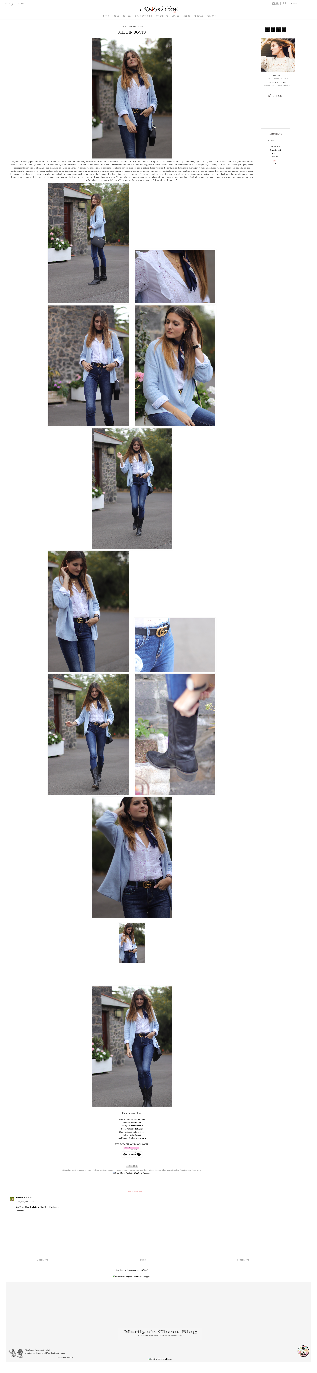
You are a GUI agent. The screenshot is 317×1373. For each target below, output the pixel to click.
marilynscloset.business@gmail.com (278, 85)
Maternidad (162, 16)
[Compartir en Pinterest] (136, 1166)
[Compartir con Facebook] (134, 1166)
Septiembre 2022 (275, 150)
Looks (115, 16)
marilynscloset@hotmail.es (278, 78)
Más (275, 161)
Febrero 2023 (275, 146)
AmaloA (142, 1138)
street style (196, 1170)
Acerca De (9, 4)
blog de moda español (82, 1170)
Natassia (19, 1198)
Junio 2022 (275, 153)
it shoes (117, 1170)
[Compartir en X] (132, 1166)
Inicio (106, 16)
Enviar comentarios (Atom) (137, 1270)
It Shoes (139, 1129)
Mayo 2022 (275, 157)
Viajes (175, 16)
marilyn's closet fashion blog (153, 1170)
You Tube (277, 3)
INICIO (143, 1260)
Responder (20, 1211)
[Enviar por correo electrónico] (127, 1166)
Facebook (280, 3)
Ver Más (211, 16)
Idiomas (21, 3)
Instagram (273, 3)
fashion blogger (100, 1170)
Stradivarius (139, 1119)
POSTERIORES (244, 1260)
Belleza (127, 16)
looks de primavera (130, 1170)
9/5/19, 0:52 (28, 1198)
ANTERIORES (43, 1260)
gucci (110, 1170)
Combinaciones (143, 16)
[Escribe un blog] (129, 1166)
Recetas (198, 16)
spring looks (172, 1170)
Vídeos (186, 16)
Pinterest (284, 3)
